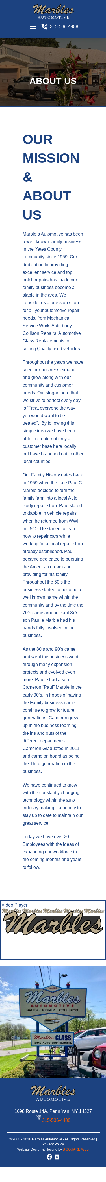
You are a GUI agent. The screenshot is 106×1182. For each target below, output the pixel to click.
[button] (33, 26)
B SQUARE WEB (76, 1149)
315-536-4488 (56, 1120)
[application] (53, 920)
